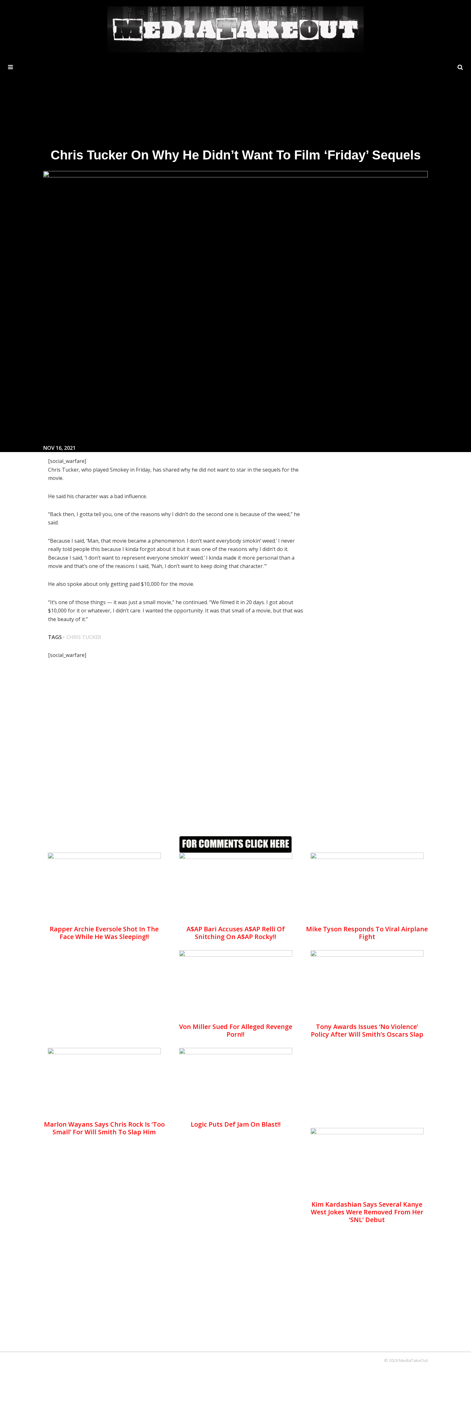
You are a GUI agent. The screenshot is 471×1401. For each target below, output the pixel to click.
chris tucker (83, 637)
